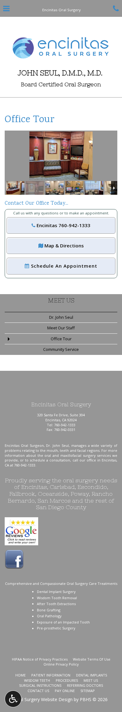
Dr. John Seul (61, 317)
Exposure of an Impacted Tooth (63, 622)
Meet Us (61, 300)
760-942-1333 (64, 425)
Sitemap (87, 690)
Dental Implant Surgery (56, 591)
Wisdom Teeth (37, 680)
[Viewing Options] (13, 698)
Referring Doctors (85, 685)
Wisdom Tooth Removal (57, 597)
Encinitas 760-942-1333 (62, 225)
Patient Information (50, 675)
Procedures (67, 680)
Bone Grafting (48, 610)
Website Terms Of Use (91, 659)
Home (20, 675)
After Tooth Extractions (56, 603)
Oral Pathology (49, 616)
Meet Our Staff (61, 328)
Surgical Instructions (40, 685)
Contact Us (38, 690)
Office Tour (61, 339)
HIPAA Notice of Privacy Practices (40, 659)
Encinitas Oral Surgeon (24, 445)
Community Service (61, 349)
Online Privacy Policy (61, 664)
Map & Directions (63, 245)
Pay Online (65, 690)
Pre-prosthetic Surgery (56, 628)
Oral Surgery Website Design (44, 699)
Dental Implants (91, 675)
